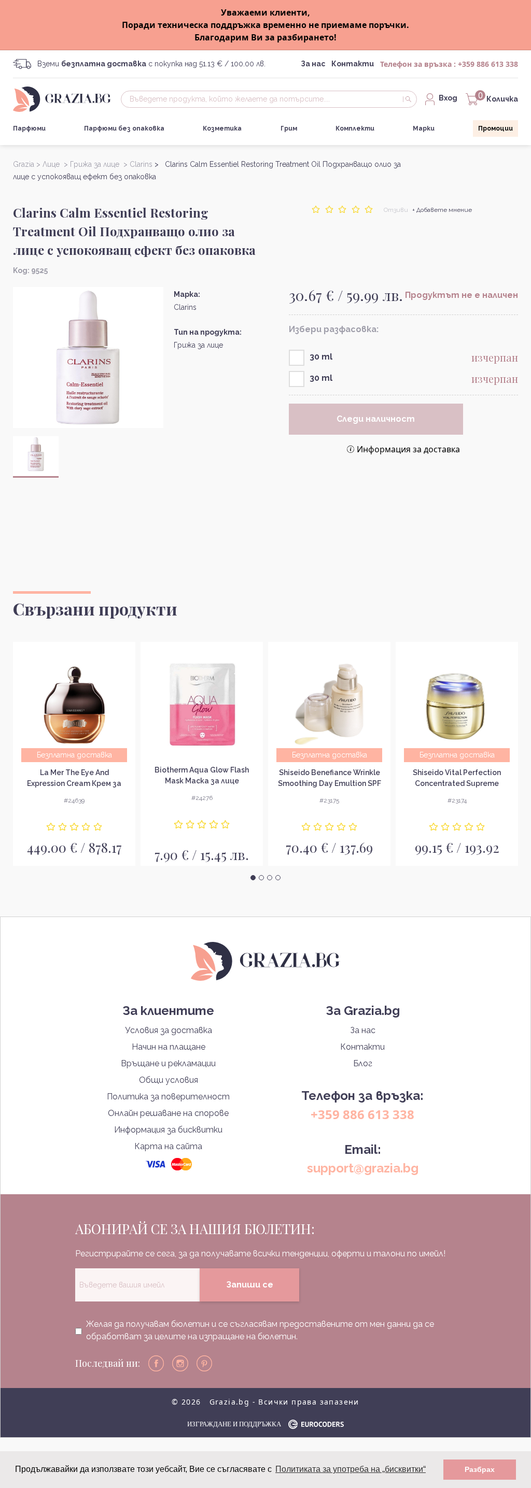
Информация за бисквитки (168, 1130)
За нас (313, 64)
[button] (253, 877)
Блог (362, 1063)
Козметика (222, 128)
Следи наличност (376, 419)
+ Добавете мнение (442, 209)
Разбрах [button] (480, 1469)
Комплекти (355, 128)
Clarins (185, 307)
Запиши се (249, 1285)
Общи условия (168, 1080)
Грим (289, 128)
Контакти (352, 64)
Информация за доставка (408, 449)
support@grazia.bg (362, 1168)
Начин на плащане (168, 1047)
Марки (424, 128)
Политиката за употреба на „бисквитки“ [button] (350, 1469)
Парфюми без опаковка (124, 128)
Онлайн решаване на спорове (168, 1113)
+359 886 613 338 (488, 64)
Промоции (495, 128)
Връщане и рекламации (168, 1063)
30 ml (321, 357)
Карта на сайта (168, 1146)
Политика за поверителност (168, 1096)
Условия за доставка (168, 1030)
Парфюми (29, 128)
